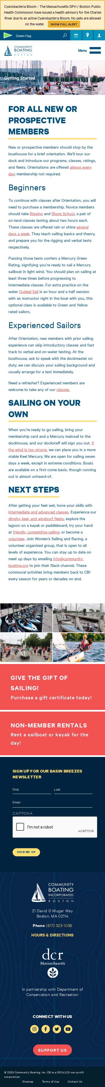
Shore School (63, 213)
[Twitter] (57, 1029)
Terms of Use (50, 1081)
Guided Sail (28, 291)
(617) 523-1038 (59, 925)
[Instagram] (34, 1029)
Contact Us (75, 1081)
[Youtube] (68, 1029)
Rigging (36, 213)
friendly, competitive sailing (36, 532)
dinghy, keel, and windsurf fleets (36, 518)
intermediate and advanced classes (38, 512)
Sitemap (28, 1081)
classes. (63, 389)
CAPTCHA (22, 813)
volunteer (16, 538)
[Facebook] (45, 1029)
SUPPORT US (52, 1050)
